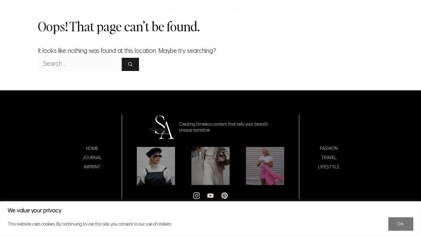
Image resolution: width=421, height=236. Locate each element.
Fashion (329, 148)
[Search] (130, 64)
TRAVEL (236, 9)
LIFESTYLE (270, 9)
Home (92, 148)
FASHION (205, 9)
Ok (400, 224)
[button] (376, 9)
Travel (329, 157)
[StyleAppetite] (44, 9)
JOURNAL (172, 9)
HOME (144, 9)
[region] (210, 218)
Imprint (92, 167)
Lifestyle (329, 167)
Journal (92, 157)
